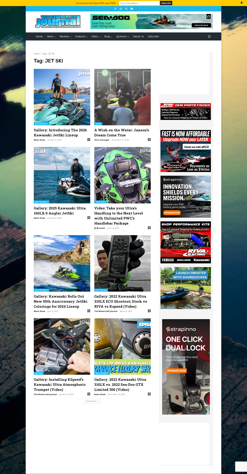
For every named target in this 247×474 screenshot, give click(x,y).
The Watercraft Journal (105, 311)
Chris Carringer (101, 140)
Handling (101, 202)
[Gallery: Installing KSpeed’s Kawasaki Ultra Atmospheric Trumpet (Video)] (62, 346)
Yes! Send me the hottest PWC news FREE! (96, 3)
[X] (126, 9)
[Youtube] (131, 9)
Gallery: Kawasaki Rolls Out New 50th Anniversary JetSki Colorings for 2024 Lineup (61, 301)
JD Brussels (99, 228)
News (98, 124)
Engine (38, 373)
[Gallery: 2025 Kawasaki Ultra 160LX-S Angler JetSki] (62, 175)
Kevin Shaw (39, 140)
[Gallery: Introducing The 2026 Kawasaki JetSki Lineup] (62, 97)
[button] (209, 36)
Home (37, 53)
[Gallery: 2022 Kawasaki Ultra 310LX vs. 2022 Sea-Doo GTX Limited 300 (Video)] (122, 346)
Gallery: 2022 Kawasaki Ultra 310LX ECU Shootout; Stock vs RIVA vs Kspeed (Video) (120, 301)
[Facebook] (115, 9)
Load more (91, 401)
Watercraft (41, 124)
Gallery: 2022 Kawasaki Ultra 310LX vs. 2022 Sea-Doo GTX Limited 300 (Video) (120, 384)
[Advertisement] (184, 73)
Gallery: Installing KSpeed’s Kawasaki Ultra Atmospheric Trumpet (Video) (60, 384)
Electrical (101, 290)
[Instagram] (121, 9)
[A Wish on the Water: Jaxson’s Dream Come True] (122, 97)
